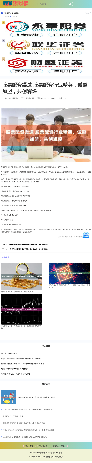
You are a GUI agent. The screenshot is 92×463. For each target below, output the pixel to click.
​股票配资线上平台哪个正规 (13, 416)
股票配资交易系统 (59, 446)
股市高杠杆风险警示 (9, 353)
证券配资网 (43, 446)
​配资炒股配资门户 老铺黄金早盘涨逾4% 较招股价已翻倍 (24, 423)
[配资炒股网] (15, 4)
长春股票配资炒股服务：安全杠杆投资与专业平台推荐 (36, 397)
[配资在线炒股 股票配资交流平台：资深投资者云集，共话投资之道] (69, 273)
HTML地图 (58, 453)
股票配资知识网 (51, 457)
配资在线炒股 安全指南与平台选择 (14, 368)
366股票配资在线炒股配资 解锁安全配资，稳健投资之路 (28, 244)
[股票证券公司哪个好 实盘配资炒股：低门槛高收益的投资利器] (21, 309)
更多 (87, 13)
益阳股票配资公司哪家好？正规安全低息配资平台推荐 (22, 363)
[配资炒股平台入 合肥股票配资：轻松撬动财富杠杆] (21, 276)
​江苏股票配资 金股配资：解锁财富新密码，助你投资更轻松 (25, 437)
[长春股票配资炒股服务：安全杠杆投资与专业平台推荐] (8, 397)
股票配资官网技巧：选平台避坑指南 (15, 373)
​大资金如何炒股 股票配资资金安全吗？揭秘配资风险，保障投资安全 (28, 409)
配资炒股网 (29, 446)
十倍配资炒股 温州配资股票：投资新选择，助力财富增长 (28, 249)
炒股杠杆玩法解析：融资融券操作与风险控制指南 (21, 358)
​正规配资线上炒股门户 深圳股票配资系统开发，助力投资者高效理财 (28, 430)
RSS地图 (50, 453)
